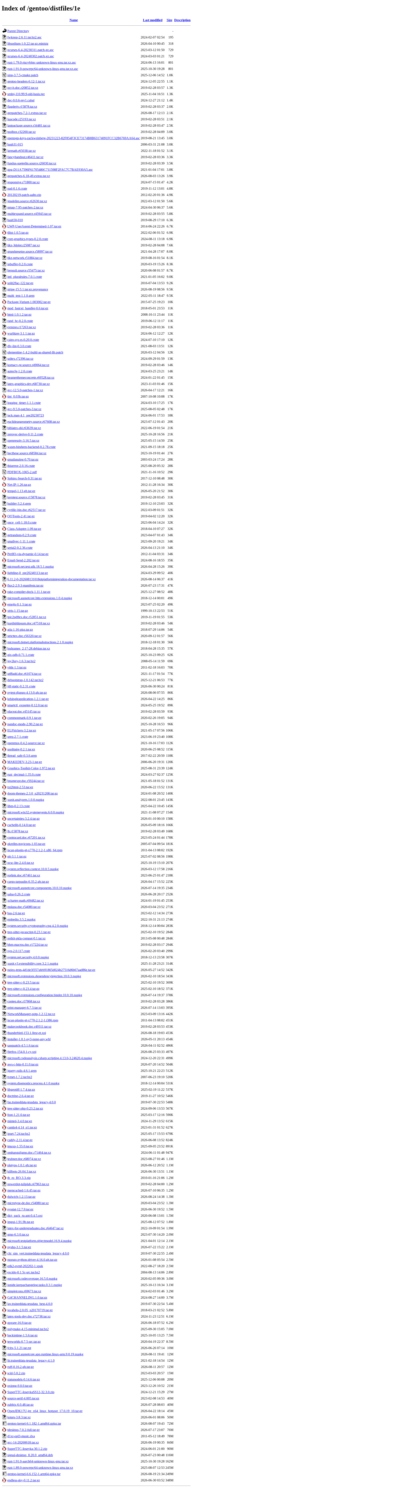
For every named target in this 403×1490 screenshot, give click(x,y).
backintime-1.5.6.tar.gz (22, 1335)
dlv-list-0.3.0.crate (19, 346)
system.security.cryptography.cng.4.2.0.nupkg (37, 926)
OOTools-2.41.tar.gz (21, 516)
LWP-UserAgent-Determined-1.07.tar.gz (34, 226)
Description (182, 20)
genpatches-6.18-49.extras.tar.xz (28, 176)
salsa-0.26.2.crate (18, 894)
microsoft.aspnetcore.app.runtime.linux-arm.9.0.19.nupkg (45, 1354)
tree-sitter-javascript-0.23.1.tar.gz (29, 932)
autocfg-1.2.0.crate (19, 371)
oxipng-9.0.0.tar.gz (19, 1386)
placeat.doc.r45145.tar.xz (24, 711)
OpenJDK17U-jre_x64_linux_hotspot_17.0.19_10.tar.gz (44, 1411)
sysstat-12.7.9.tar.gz (20, 1209)
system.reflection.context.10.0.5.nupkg (33, 869)
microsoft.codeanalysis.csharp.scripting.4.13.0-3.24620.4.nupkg (49, 1058)
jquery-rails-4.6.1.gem (22, 1070)
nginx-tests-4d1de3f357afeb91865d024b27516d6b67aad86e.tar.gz (51, 970)
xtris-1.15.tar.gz (17, 610)
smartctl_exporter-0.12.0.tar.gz (27, 705)
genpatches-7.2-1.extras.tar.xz (27, 113)
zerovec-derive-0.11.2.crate (25, 434)
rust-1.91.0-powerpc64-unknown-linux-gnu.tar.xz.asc (42, 69)
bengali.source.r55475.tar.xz (26, 270)
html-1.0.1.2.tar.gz (19, 314)
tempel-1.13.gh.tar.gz (21, 491)
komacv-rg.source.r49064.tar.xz (28, 365)
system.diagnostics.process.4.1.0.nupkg (33, 1083)
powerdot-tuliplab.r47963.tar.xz (28, 1184)
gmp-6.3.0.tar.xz (18, 1234)
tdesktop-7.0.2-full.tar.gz (23, 1430)
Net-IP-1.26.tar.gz (19, 484)
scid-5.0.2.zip (16, 1373)
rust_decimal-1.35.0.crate (24, 774)
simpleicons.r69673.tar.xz (24, 1291)
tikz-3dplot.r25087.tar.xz (23, 245)
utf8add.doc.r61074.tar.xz (24, 673)
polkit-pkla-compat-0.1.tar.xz (26, 938)
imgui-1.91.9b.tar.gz (20, 1222)
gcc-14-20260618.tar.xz (23, 1442)
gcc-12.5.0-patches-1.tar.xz (25, 390)
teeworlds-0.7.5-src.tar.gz (24, 1341)
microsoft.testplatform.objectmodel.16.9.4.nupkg (39, 1241)
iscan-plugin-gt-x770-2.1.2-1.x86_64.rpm (34, 850)
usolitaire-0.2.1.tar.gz (21, 749)
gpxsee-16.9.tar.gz (19, 1322)
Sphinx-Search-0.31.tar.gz (24, 478)
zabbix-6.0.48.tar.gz (20, 1404)
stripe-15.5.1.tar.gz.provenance (27, 289)
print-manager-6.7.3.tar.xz (24, 1007)
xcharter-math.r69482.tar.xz (25, 900)
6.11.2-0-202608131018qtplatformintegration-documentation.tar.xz (51, 579)
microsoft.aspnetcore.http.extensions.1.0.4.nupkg (39, 598)
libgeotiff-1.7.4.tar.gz (21, 1089)
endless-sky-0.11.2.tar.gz (23, 1480)
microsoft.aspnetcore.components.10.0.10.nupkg (39, 888)
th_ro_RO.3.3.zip (19, 1178)
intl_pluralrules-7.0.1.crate (24, 277)
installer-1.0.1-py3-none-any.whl (29, 1039)
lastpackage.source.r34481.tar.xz (28, 125)
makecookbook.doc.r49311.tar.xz (29, 1026)
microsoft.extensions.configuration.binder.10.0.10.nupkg (44, 995)
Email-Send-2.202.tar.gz (23, 560)
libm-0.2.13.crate (18, 806)
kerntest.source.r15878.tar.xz (26, 497)
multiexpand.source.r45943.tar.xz (29, 213)
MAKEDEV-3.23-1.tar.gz (24, 762)
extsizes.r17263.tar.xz (21, 327)
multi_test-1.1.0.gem (20, 295)
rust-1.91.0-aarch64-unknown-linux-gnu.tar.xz (38, 1461)
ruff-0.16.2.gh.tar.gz (20, 1367)
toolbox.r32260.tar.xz (21, 132)
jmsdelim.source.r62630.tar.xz (27, 201)
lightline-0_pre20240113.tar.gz (27, 573)
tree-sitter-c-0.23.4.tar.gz (23, 989)
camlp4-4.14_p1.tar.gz (22, 1127)
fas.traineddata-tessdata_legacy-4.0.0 (31, 1102)
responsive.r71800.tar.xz (23, 182)
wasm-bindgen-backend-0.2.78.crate (31, 447)
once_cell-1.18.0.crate (22, 522)
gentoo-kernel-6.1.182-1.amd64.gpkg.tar (34, 1423)
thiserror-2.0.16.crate (21, 466)
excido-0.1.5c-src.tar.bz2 (23, 1272)
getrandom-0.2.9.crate (21, 535)
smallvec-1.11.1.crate (21, 541)
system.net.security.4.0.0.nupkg (28, 957)
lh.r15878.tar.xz (17, 831)
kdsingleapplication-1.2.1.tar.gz (28, 699)
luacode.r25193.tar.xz (21, 119)
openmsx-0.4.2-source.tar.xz (26, 743)
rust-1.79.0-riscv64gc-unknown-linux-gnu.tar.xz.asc (41, 62)
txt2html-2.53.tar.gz (20, 787)
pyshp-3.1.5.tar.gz (19, 1247)
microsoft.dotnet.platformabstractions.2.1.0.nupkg (40, 642)
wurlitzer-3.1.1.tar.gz (21, 333)
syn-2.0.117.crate (18, 951)
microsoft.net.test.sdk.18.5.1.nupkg (30, 566)
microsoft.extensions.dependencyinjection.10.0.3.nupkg (44, 976)
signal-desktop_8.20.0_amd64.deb (30, 1455)
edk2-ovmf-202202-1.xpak (25, 1266)
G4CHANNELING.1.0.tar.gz (27, 1297)
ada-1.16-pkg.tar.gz (20, 629)
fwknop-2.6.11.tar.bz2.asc (24, 37)
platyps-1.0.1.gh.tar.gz (22, 1165)
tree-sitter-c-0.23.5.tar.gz (23, 982)
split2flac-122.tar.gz (20, 283)
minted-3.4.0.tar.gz (19, 1121)
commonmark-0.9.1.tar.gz (24, 718)
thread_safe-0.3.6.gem (22, 755)
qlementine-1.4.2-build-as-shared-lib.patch (35, 352)
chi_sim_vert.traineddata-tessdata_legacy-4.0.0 (38, 1253)
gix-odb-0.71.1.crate (20, 655)
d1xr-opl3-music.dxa (21, 1436)
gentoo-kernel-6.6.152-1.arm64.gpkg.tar (33, 1474)
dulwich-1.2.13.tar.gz (21, 1196)
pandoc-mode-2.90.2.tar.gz (25, 724)
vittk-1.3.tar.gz (16, 667)
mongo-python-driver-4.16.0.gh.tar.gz (32, 1259)
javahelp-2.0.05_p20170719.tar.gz (30, 1310)
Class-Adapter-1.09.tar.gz (24, 529)
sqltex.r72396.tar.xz (20, 358)
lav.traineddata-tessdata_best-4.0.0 (29, 1304)
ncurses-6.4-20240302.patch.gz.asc (30, 56)
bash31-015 (15, 144)
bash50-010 (15, 220)
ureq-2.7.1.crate (17, 736)
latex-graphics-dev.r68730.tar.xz (28, 384)
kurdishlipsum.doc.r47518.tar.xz (28, 623)
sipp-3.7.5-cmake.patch (22, 75)
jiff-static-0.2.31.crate (21, 686)
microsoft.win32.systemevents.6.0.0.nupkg (35, 812)
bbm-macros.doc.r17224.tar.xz (27, 944)
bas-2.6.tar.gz (16, 913)
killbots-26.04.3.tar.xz (21, 1171)
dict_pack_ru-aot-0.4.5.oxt (24, 1215)
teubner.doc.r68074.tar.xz (24, 1159)
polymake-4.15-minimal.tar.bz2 (28, 1329)
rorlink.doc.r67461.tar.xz (23, 875)
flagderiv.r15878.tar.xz (22, 106)
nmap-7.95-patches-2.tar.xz (25, 207)
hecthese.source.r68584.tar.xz (26, 453)
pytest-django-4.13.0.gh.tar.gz (27, 692)
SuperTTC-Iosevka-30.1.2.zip (27, 1449)
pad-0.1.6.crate (17, 188)
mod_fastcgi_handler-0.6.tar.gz (27, 308)
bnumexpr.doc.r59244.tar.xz (25, 781)
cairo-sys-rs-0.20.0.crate (23, 340)
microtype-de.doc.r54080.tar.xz (28, 1203)
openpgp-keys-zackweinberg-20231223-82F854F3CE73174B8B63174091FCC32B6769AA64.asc (73, 138)
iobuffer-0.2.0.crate (20, 264)
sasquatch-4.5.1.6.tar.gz (22, 1045)
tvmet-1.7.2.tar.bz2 (19, 1077)
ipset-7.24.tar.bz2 (18, 1133)
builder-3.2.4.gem (19, 503)
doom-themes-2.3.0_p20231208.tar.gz (32, 793)
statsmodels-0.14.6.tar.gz (23, 1379)
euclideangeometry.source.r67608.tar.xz (33, 421)
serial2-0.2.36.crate (20, 547)
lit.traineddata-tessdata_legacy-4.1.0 (31, 1360)
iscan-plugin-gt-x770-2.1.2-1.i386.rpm (32, 1020)
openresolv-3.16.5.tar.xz (23, 440)
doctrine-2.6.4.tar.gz (20, 1096)
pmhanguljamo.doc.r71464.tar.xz (29, 1152)
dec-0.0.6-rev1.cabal (20, 100)
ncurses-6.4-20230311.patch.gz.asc (30, 50)
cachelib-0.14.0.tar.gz (21, 825)
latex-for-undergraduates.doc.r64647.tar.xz (35, 1228)
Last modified (152, 20)
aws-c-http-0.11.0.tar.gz (22, 1064)
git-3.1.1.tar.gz (16, 856)
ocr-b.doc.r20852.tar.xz (22, 87)
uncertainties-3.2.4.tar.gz (23, 818)
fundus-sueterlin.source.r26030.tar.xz (31, 163)
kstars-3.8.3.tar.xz (19, 1417)
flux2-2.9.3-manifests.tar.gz (25, 585)
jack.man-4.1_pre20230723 (25, 415)
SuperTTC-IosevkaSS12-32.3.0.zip (30, 1392)
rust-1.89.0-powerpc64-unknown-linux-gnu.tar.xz (40, 1467)
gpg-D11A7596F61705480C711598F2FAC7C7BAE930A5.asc (50, 169)
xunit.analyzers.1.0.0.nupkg (25, 799)
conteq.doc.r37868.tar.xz (23, 1001)
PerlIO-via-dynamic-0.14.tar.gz (27, 554)
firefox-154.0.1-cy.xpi (21, 1052)
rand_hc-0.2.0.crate (20, 321)
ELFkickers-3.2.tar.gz (21, 730)
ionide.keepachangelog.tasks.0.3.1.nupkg (34, 1285)
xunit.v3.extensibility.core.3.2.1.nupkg (32, 963)
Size (169, 20)
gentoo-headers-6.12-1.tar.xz (26, 81)
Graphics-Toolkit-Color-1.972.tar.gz (31, 768)
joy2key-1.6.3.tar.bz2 (21, 661)
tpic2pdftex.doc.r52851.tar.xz (26, 617)
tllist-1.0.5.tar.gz (18, 232)
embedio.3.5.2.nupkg (21, 919)
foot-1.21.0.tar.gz (18, 1115)
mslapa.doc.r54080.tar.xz (24, 907)
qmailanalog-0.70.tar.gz (22, 459)
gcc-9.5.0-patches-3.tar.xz (24, 409)
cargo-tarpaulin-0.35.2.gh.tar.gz (28, 881)
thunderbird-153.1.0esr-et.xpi (26, 1033)
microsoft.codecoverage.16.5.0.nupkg (32, 1278)
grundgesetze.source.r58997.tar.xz (29, 251)
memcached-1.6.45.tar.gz (24, 1190)
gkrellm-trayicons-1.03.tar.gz (26, 844)
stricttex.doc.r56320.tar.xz (24, 636)
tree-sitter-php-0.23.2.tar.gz (25, 1108)
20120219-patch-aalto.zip (24, 195)
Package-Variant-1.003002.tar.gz (29, 302)
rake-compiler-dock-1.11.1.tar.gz (28, 592)
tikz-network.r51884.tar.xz (24, 258)
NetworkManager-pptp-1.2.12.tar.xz (31, 1014)
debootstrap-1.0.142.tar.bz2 (25, 680)
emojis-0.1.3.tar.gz (19, 604)
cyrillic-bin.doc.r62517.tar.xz (26, 510)
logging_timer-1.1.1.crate (24, 403)
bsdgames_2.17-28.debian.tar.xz (28, 648)
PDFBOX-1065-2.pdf (22, 472)
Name (73, 20)
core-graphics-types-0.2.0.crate (27, 239)
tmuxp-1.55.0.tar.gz (20, 1146)
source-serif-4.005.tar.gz (23, 1398)
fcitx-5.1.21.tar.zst (19, 1348)
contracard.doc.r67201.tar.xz (26, 837)
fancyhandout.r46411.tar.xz (25, 157)
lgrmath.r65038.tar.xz (21, 150)
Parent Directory (18, 31)
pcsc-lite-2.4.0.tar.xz (20, 863)
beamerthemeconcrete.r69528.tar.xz (30, 377)
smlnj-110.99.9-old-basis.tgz (26, 94)
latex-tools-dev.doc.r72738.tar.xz (29, 1316)
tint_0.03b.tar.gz (18, 396)
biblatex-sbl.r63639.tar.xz (24, 428)
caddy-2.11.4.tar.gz (20, 1140)
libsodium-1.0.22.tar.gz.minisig (27, 43)
